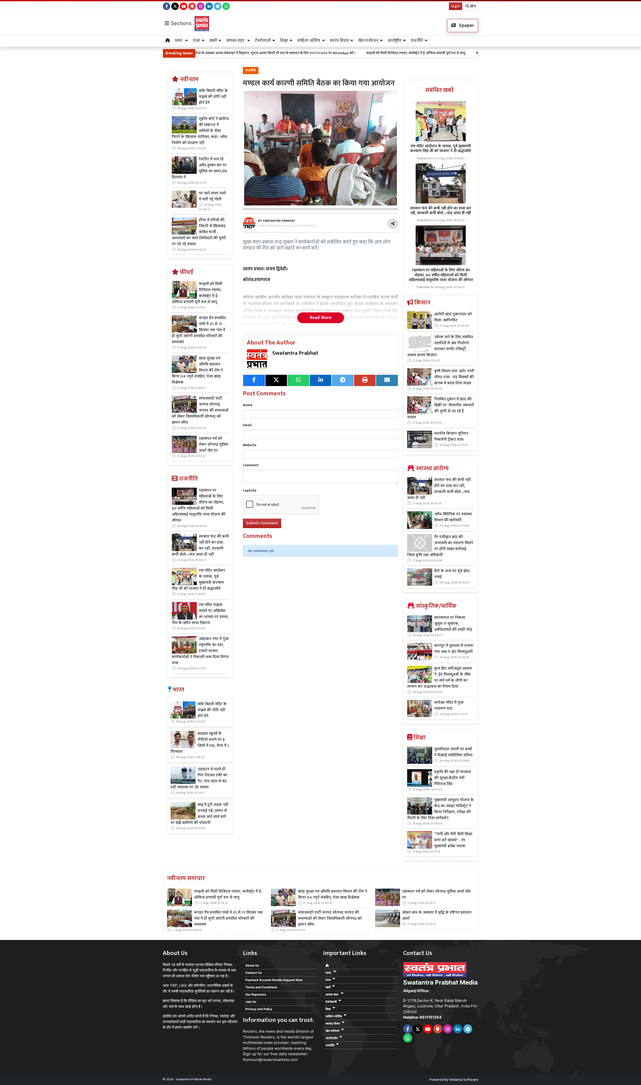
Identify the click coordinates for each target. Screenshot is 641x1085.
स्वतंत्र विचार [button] (339, 40)
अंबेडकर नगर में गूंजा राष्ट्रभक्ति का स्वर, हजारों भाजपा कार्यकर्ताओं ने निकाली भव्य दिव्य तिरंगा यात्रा (200, 651)
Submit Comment (262, 523)
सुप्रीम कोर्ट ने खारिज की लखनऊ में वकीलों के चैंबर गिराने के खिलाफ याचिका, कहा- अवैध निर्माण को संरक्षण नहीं (200, 131)
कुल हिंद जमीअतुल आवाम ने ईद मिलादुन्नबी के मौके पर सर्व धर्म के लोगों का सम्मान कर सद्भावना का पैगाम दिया (439, 678)
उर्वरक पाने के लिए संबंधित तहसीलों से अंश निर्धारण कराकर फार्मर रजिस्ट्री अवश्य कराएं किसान (440, 346)
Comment (251, 465)
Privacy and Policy (258, 1009)
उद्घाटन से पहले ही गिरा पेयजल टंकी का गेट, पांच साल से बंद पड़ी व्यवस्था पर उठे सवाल (199, 778)
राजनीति (250, 70)
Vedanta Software (463, 1079)
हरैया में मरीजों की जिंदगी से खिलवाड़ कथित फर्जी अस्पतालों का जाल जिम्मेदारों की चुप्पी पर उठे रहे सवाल (199, 232)
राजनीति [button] (417, 40)
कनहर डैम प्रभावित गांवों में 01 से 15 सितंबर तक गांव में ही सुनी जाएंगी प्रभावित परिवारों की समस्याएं (466, 53)
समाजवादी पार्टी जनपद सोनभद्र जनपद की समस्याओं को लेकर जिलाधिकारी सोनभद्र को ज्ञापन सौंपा (200, 411)
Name (247, 405)
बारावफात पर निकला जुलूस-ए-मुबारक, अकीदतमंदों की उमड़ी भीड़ (453, 624)
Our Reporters (255, 994)
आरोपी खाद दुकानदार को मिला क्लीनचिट (453, 317)
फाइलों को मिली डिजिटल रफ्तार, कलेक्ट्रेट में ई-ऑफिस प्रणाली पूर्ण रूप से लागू (342, 53)
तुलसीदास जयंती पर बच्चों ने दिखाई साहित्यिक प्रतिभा (453, 752)
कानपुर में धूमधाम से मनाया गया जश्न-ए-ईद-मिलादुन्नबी (453, 649)
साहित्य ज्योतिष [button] (308, 40)
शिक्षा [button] (284, 40)
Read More (321, 317)
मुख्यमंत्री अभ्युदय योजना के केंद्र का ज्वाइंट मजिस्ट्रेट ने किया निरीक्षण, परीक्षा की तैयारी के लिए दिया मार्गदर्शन (440, 809)
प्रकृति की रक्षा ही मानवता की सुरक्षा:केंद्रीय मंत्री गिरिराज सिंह (452, 778)
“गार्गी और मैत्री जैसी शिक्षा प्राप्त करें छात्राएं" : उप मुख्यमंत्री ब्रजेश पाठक (453, 840)
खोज (472, 6)
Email (247, 425)
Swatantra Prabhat (295, 353)
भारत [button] (179, 40)
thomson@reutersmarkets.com (270, 1059)
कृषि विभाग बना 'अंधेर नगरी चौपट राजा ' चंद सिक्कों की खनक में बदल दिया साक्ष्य (454, 377)
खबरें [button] (213, 40)
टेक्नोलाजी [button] (263, 40)
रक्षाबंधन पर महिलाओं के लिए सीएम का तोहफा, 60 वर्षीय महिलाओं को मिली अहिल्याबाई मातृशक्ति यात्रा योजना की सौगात (198, 506)
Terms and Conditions (261, 987)
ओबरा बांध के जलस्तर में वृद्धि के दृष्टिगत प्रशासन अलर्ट (436, 916)
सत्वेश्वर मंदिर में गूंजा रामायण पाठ (448, 706)
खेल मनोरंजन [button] (368, 40)
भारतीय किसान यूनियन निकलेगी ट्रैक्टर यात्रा (451, 437)
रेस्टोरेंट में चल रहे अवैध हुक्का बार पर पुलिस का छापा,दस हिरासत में (199, 168)
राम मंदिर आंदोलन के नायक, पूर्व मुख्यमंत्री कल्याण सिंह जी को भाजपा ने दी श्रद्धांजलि (198, 580)
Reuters (250, 1031)
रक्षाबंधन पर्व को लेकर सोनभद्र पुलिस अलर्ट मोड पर (213, 445)
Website (249, 445)
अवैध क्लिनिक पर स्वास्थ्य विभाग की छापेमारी (453, 517)
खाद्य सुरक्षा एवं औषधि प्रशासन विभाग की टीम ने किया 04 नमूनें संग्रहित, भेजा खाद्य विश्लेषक (197, 370)
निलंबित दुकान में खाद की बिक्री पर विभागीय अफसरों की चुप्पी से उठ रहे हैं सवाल (440, 408)
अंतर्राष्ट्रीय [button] (394, 40)
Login (455, 6)
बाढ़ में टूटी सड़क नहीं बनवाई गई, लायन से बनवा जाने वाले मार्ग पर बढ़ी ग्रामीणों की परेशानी (199, 814)
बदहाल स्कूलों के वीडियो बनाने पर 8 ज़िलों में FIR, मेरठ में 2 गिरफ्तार (200, 743)
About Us (252, 965)
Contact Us (253, 973)
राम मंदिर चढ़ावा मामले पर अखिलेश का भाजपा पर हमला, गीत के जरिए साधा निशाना (200, 614)
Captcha (249, 490)
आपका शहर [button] (235, 40)
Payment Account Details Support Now (273, 980)
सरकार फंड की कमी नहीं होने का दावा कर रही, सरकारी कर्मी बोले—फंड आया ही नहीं (200, 546)
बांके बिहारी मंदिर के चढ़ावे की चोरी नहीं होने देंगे (213, 97)
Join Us (250, 1002)
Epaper (466, 25)
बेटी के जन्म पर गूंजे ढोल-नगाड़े (452, 574)
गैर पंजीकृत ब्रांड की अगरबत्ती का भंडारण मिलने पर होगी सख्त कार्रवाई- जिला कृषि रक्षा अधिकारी (440, 546)
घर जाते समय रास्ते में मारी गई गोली (212, 196)
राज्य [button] (196, 40)
